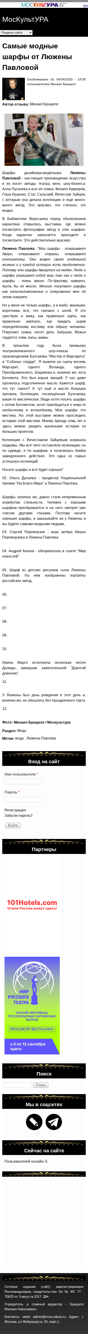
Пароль (12, 792)
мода (19, 738)
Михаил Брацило (44, 104)
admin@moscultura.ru (49, 1317)
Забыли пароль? (18, 815)
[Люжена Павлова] (41, 139)
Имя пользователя (21, 774)
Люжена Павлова (41, 738)
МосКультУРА (25, 18)
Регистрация (15, 810)
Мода (21, 731)
